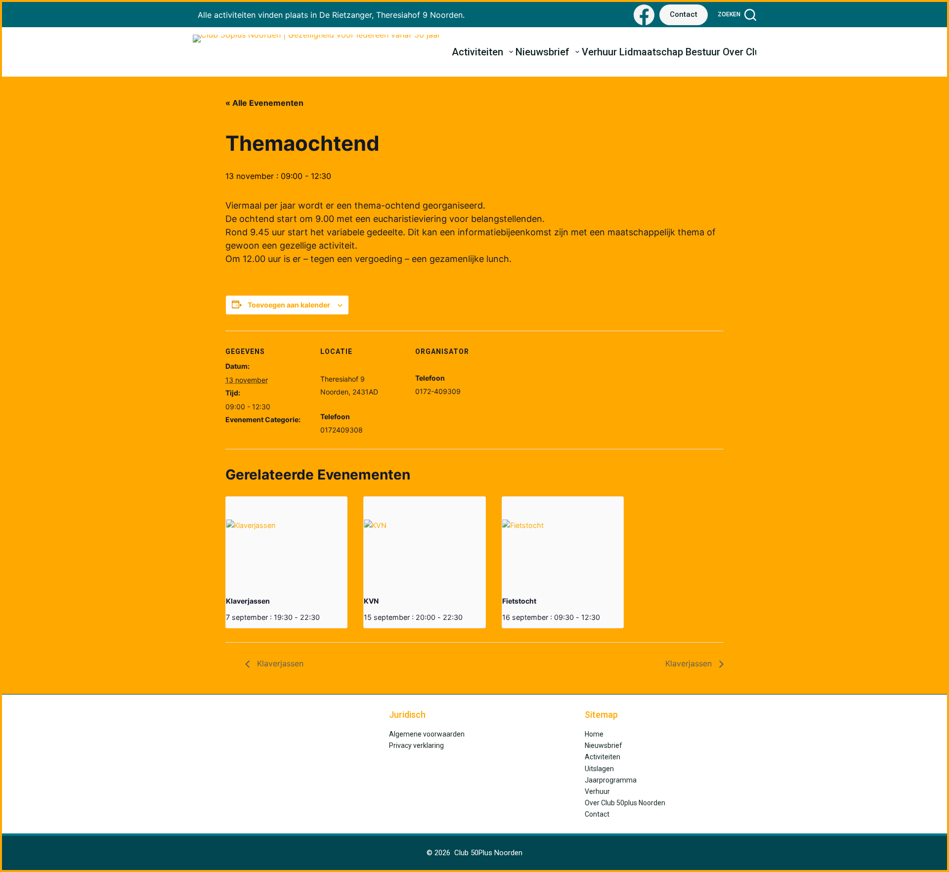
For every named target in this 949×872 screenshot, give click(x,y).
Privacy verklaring (416, 745)
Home (594, 734)
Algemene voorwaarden (427, 734)
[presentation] (286, 542)
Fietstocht (519, 601)
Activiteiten (477, 52)
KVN (371, 601)
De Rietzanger (343, 366)
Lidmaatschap (651, 52)
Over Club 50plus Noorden (625, 803)
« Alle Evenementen (264, 103)
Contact (683, 14)
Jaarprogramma (611, 780)
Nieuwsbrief (542, 52)
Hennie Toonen (439, 366)
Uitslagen (599, 769)
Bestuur (703, 52)
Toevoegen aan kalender (289, 305)
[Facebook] (644, 14)
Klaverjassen (248, 601)
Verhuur (599, 52)
